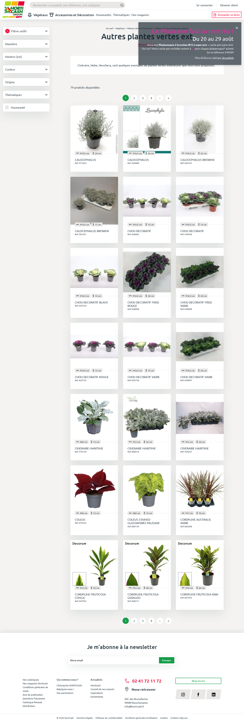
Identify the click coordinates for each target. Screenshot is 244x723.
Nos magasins (140, 14)
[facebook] (198, 694)
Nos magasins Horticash (35, 683)
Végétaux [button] (40, 15)
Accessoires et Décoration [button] (74, 15)
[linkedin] (213, 694)
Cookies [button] (164, 717)
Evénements (97, 696)
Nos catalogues (31, 679)
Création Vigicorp (179, 717)
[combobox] (77, 5)
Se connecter (204, 5)
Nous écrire (198, 681)
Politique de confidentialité (109, 717)
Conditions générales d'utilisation (141, 717)
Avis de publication (33, 694)
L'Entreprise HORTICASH (69, 685)
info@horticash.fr (134, 706)
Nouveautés (103, 14)
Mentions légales (84, 717)
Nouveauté (18, 107)
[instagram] (183, 694)
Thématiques (121, 14)
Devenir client (229, 5)
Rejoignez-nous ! (65, 689)
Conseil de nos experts (102, 689)
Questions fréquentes (34, 698)
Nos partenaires (65, 692)
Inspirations (97, 692)
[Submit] (121, 5)
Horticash (96, 685)
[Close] (237, 27)
